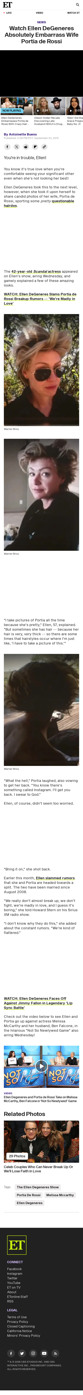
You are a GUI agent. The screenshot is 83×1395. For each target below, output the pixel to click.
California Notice (19, 1331)
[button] (41, 1066)
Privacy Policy (17, 1322)
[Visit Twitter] (22, 1354)
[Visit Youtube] (44, 1353)
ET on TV (13, 1287)
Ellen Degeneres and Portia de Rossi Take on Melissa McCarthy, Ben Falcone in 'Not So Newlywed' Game (40, 1099)
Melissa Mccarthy (60, 1195)
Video (39, 13)
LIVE (9, 13)
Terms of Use (17, 1317)
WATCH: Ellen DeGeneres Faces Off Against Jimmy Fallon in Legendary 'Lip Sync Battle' (38, 1003)
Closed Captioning (21, 1326)
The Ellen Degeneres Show (38, 1187)
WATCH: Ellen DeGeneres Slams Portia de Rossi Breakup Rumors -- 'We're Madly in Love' (40, 299)
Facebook (14, 1269)
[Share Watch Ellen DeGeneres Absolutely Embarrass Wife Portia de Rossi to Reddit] (25, 147)
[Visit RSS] (55, 1354)
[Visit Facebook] (11, 1354)
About (11, 1292)
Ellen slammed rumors (55, 878)
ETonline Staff (17, 1297)
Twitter (12, 1278)
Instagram (14, 1273)
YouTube (13, 1283)
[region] (41, 73)
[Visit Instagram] (33, 1354)
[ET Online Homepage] (8, 5)
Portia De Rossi (29, 1195)
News (41, 22)
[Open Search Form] (77, 5)
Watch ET (73, 13)
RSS (10, 1301)
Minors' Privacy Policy (23, 1335)
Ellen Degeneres (29, 1203)
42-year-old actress (36, 271)
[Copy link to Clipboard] (44, 147)
